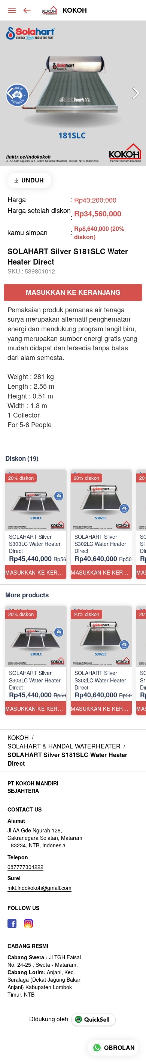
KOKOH (75, 10)
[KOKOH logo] (50, 10)
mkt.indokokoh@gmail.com (39, 887)
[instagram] (28, 923)
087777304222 (25, 866)
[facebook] (12, 923)
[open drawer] (11, 10)
